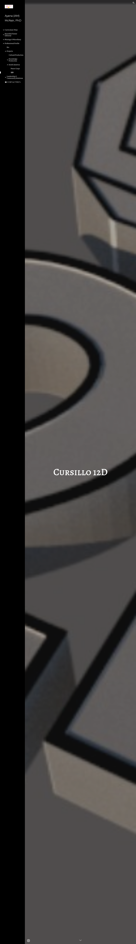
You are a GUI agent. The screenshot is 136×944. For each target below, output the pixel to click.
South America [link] (14, 65)
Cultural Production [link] (16, 55)
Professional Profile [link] (12, 43)
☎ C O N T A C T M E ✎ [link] (13, 82)
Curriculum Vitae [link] (11, 30)
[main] (80, 472)
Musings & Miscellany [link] (13, 40)
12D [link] (12, 72)
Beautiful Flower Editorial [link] (11, 35)
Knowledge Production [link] (13, 60)
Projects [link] (10, 51)
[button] (133, 2)
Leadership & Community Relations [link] (15, 77)
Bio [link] (8, 47)
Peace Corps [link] (15, 69)
